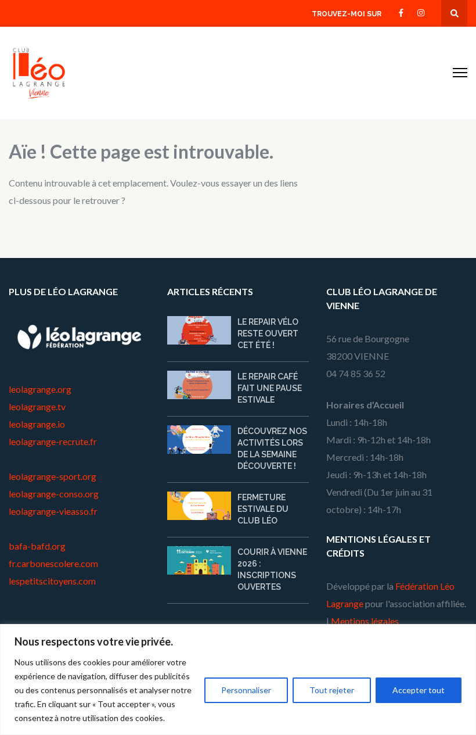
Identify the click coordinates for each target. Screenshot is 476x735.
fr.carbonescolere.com (53, 563)
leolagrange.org (40, 389)
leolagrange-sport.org (52, 476)
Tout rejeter (331, 690)
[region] (238, 679)
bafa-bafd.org (37, 545)
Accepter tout (418, 690)
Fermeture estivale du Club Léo (263, 509)
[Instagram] (420, 11)
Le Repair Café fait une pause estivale (269, 388)
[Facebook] (401, 11)
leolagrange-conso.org (54, 493)
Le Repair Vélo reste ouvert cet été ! (267, 333)
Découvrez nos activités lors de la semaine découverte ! (272, 448)
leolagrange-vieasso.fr (53, 511)
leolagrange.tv (37, 406)
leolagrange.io (37, 423)
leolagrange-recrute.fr (53, 441)
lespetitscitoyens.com (52, 580)
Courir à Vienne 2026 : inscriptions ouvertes (272, 569)
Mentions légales (365, 620)
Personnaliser (246, 690)
